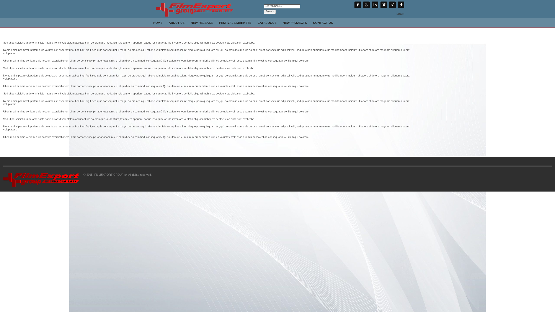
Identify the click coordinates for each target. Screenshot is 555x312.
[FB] (357, 5)
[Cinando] (392, 5)
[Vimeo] (383, 5)
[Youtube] (366, 5)
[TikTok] (401, 5)
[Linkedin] (375, 5)
